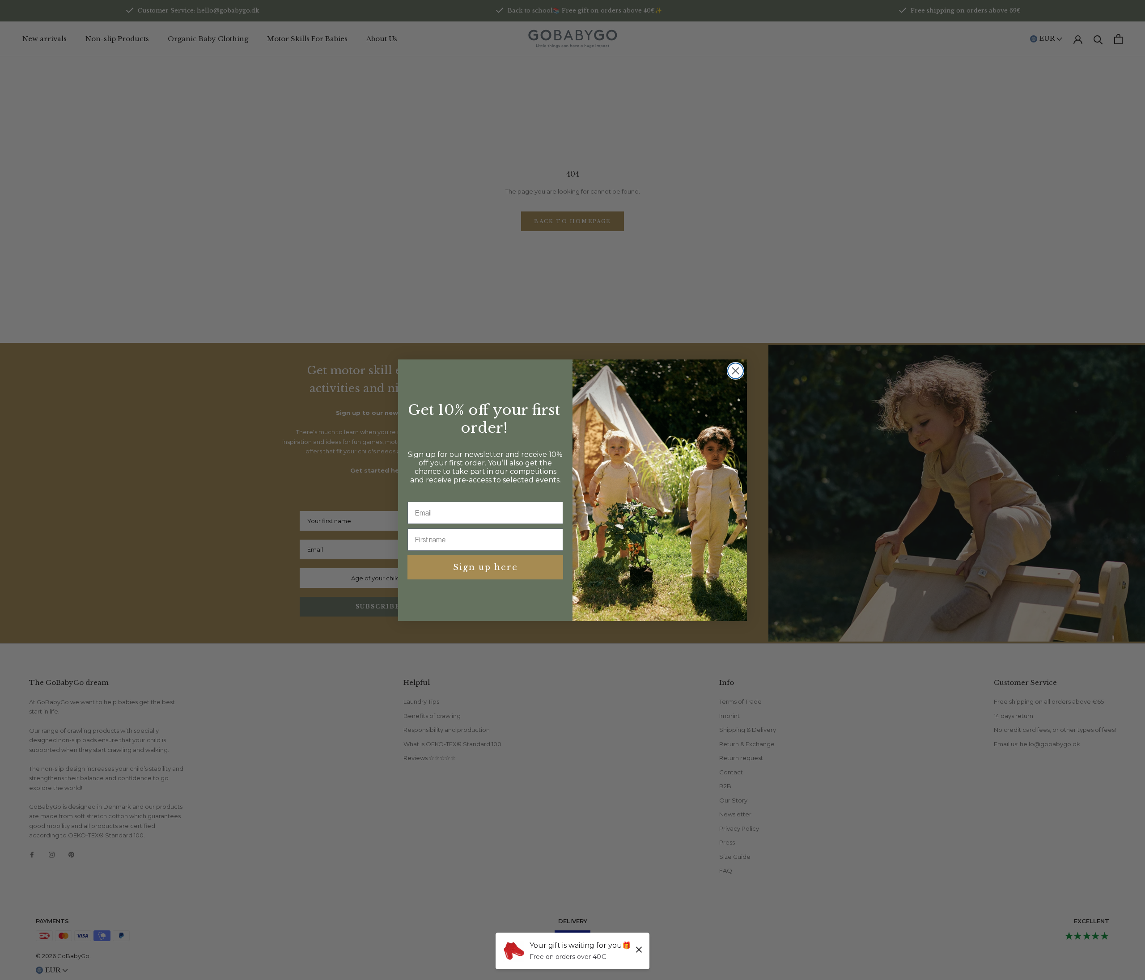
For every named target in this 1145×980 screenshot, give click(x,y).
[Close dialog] (735, 371)
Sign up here (485, 567)
